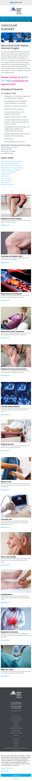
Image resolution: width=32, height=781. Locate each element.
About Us (16, 735)
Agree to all (16, 775)
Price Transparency (16, 719)
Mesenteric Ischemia (7, 184)
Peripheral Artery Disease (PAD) (11, 161)
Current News (16, 730)
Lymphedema (5, 182)
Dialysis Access (6, 174)
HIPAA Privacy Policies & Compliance (16, 748)
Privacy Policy (16, 750)
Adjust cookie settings (7, 768)
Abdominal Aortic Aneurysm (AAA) (12, 168)
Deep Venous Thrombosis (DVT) (11, 166)
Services (16, 723)
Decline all (16, 779)
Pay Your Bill (16, 716)
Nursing (16, 746)
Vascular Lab (5, 178)
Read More (4, 225)
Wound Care (5, 176)
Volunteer (16, 726)
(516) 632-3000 (17, 2)
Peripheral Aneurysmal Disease (11, 170)
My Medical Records (16, 728)
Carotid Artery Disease (8, 172)
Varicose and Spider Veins (9, 163)
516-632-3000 (15, 705)
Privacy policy (5, 771)
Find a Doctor (16, 721)
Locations (16, 739)
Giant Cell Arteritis (7, 180)
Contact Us (16, 741)
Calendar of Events (16, 733)
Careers (16, 743)
